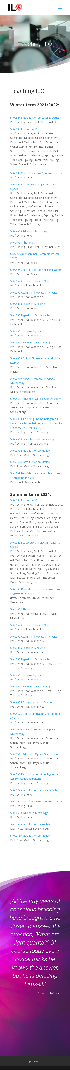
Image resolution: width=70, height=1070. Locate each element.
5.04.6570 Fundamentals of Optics (31, 281)
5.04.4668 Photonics (22, 242)
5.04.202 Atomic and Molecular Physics (33, 292)
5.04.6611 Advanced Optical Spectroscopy (35, 398)
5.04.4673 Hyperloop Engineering (30, 342)
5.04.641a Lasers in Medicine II (28, 304)
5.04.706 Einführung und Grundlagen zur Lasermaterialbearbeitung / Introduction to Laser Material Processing (36, 423)
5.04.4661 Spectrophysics (25, 331)
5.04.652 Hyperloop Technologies (30, 315)
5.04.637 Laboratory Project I (28, 129)
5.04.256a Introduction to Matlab (30, 450)
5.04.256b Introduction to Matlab (30, 462)
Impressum (33, 1061)
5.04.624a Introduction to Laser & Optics (34, 117)
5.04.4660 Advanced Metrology (29, 231)
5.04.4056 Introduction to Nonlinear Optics (36, 269)
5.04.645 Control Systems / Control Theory (36, 173)
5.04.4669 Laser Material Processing (32, 439)
